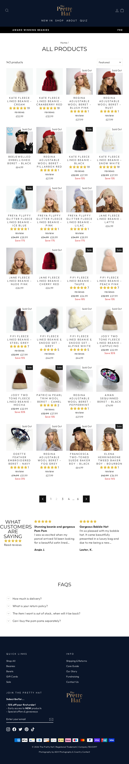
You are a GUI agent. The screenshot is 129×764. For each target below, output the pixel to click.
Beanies (10, 666)
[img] (13, 541)
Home (63, 42)
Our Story (71, 671)
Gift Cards (12, 676)
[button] (18, 108)
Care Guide (72, 666)
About (72, 20)
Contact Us (72, 681)
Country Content (82, 752)
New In (47, 20)
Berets (9, 671)
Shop (59, 20)
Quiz (84, 20)
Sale (8, 681)
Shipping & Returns (76, 660)
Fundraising (72, 676)
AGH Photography (63, 752)
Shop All (10, 660)
